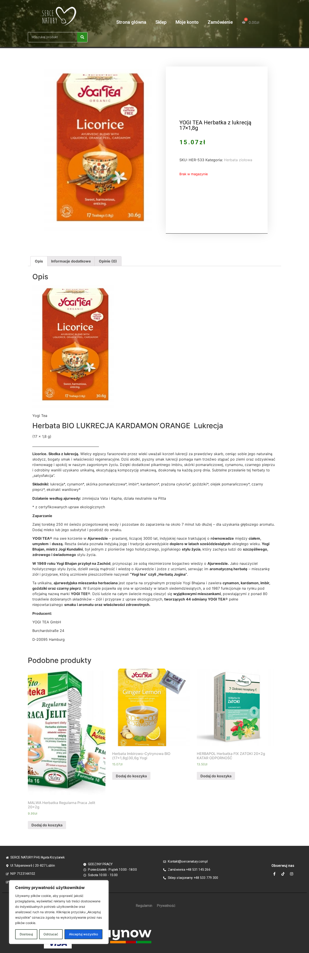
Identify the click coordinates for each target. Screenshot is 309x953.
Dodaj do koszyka (46, 825)
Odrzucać (50, 934)
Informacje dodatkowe (71, 261)
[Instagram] (291, 874)
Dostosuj (26, 934)
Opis (39, 261)
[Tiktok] (283, 874)
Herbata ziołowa (238, 160)
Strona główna (131, 22)
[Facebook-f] (274, 874)
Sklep (160, 22)
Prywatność (166, 905)
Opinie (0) (108, 261)
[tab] (39, 261)
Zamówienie (220, 22)
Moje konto (187, 22)
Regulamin (144, 905)
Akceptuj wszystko (83, 934)
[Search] (82, 37)
